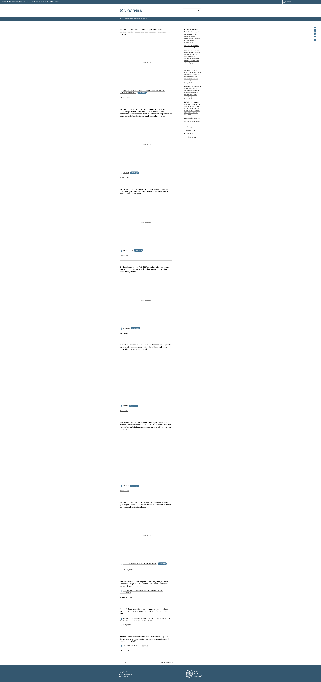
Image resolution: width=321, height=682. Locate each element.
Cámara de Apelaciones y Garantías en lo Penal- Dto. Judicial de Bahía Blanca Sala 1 (31, 2)
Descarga (142, 93)
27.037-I (126, 173)
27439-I (126, 486)
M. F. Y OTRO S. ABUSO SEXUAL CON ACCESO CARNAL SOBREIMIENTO (141, 592)
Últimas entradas (192, 29)
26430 (125, 406)
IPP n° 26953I (128, 250)
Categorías (189, 133)
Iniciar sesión (288, 1)
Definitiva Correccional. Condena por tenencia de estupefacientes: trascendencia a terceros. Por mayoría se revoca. (145, 31)
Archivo (189, 127)
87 (125, 662)
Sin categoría (192, 137)
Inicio (121, 19)
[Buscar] (198, 10)
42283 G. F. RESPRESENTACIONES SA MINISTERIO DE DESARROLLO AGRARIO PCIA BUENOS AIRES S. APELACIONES (146, 619)
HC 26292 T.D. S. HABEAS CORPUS (135, 646)
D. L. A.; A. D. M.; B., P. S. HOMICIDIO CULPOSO (139, 563)
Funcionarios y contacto (132, 19)
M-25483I (126, 328)
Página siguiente (167, 662)
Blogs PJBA (144, 19)
